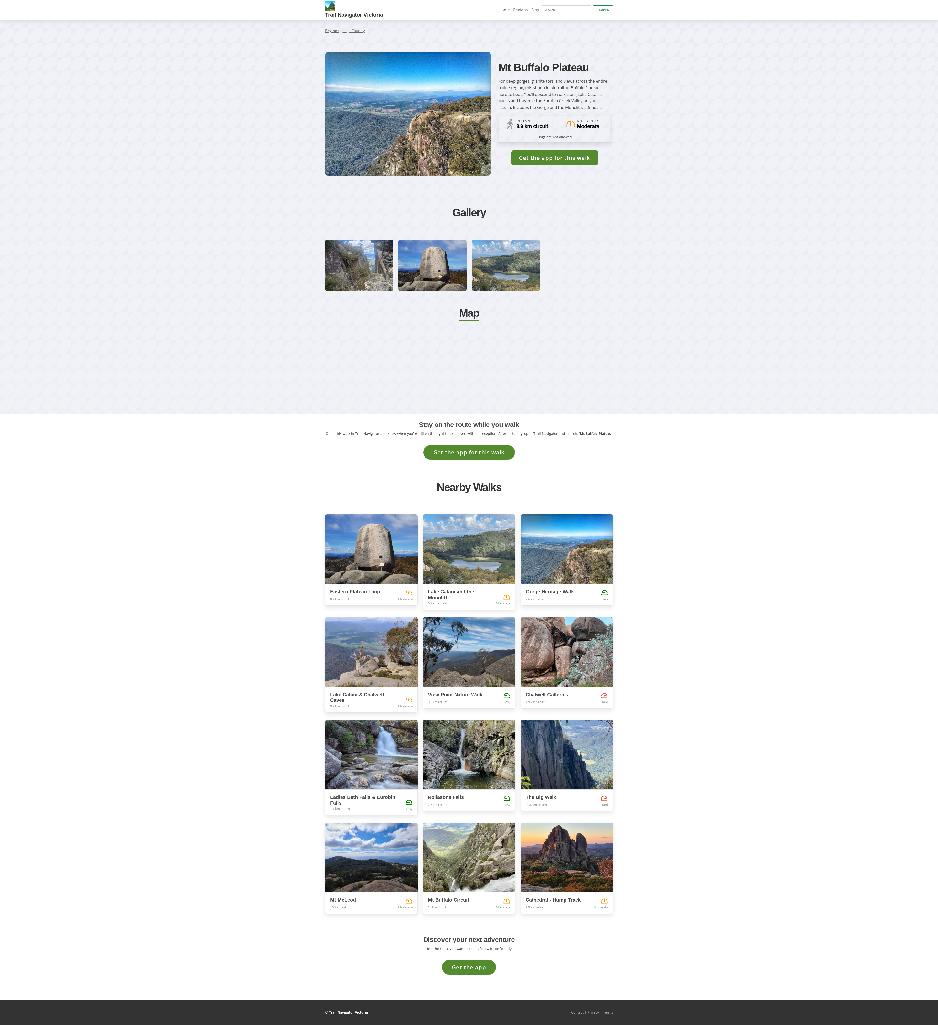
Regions (520, 9)
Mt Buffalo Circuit (448, 900)
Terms (608, 1012)
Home (504, 9)
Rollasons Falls (446, 797)
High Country (354, 30)
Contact (577, 1012)
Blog (535, 9)
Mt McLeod (343, 900)
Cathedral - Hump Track (553, 900)
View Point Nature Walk (455, 694)
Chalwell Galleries (547, 694)
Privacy (593, 1012)
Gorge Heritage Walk (550, 591)
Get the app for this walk (554, 158)
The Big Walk (541, 797)
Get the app (469, 967)
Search (603, 10)
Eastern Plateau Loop (355, 591)
